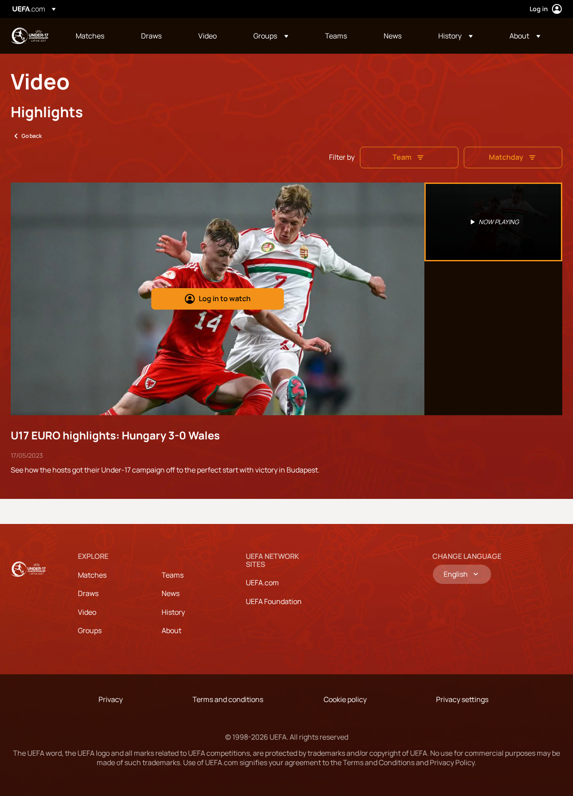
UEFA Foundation (274, 601)
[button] (271, 35)
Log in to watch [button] (225, 298)
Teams (173, 575)
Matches (92, 575)
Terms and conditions (227, 699)
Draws (88, 593)
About (171, 630)
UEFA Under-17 (29, 35)
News (171, 593)
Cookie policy (345, 699)
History (173, 612)
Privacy (110, 699)
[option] (493, 222)
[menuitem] (97, 35)
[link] (90, 35)
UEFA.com (262, 582)
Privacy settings (462, 699)
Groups (90, 630)
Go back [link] (31, 136)
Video (87, 612)
